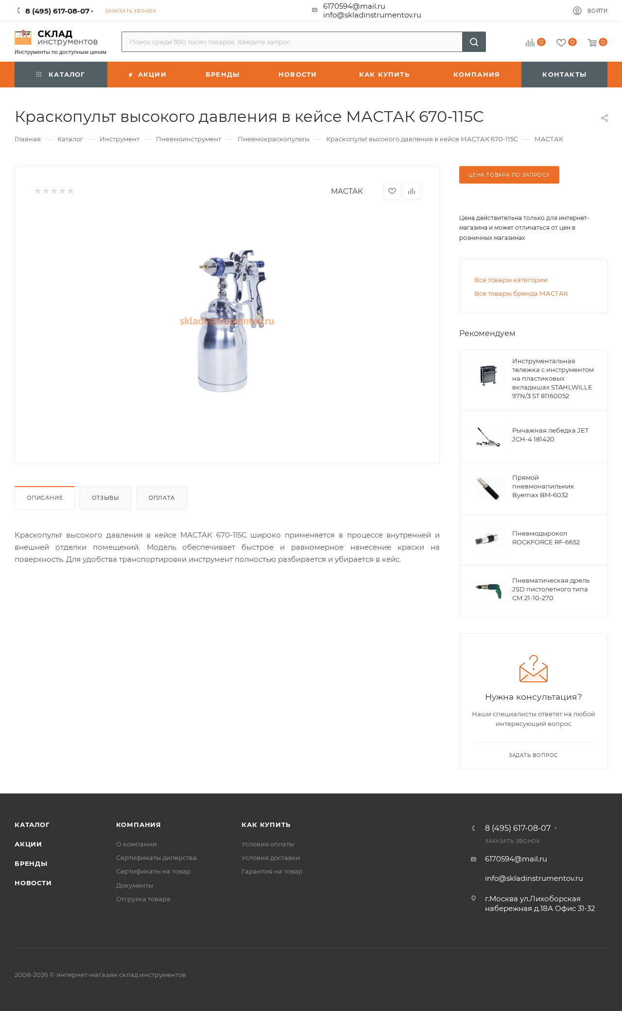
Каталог (32, 824)
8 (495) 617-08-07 (518, 828)
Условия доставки (271, 857)
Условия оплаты (268, 844)
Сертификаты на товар (153, 871)
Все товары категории (511, 280)
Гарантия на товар (272, 871)
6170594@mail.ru (354, 6)
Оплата (162, 497)
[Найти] (474, 42)
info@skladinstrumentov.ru (372, 14)
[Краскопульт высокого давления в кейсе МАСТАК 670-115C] (227, 321)
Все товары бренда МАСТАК (521, 293)
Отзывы (106, 497)
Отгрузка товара (143, 899)
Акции (28, 844)
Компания (138, 824)
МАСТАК (347, 191)
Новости (33, 883)
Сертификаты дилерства (156, 857)
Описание (45, 497)
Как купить (266, 824)
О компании (136, 844)
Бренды (31, 863)
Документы (134, 885)
